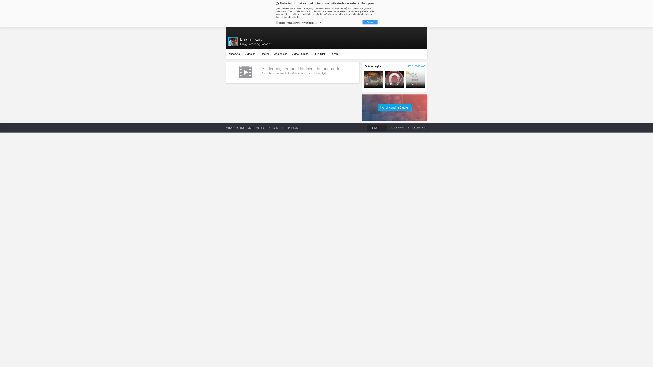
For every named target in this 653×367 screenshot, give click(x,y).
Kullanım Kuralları (235, 127)
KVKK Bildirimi (275, 127)
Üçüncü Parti (293, 23)
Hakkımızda (292, 127)
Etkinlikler (319, 54)
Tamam (370, 22)
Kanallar (264, 54)
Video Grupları (300, 54)
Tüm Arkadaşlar (415, 66)
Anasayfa (234, 54)
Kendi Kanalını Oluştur (394, 107)
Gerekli (281, 23)
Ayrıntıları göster (310, 23)
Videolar (250, 54)
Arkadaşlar (280, 54)
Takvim (334, 54)
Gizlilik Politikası (256, 127)
